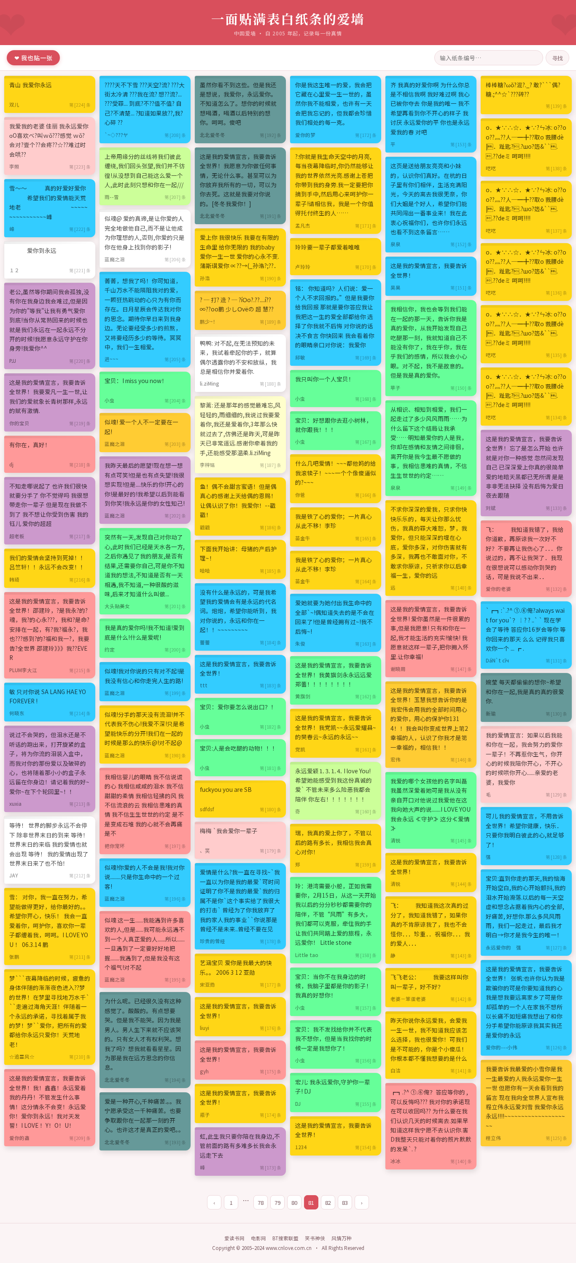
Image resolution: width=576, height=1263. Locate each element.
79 (277, 1203)
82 (328, 1203)
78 (261, 1203)
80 (294, 1203)
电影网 (258, 1238)
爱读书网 (234, 1238)
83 (345, 1203)
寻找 (557, 58)
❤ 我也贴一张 (33, 58)
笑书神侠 (315, 1238)
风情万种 (341, 1238)
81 (311, 1203)
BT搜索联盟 (285, 1238)
